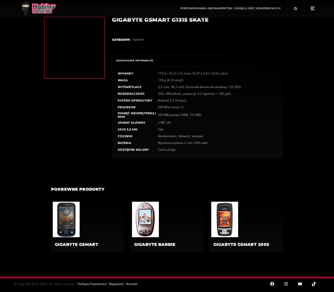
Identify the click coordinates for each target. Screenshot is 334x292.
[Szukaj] (295, 8)
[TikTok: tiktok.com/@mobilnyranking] (314, 284)
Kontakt (131, 284)
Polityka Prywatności (92, 284)
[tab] (134, 60)
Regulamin (116, 284)
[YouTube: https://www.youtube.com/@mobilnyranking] (300, 284)
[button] (313, 8)
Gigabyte (138, 39)
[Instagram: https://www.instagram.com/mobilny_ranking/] (286, 284)
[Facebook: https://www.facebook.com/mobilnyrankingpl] (272, 284)
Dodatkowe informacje (134, 60)
